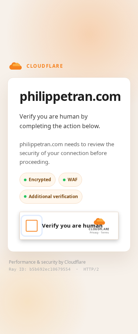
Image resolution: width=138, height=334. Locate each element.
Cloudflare (75, 262)
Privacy (94, 232)
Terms (105, 232)
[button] (69, 226)
